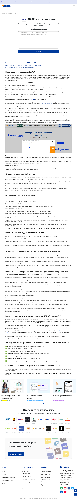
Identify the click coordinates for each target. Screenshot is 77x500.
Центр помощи (45, 474)
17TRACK (32, 99)
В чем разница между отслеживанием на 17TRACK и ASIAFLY (21, 62)
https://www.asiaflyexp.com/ (39, 29)
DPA (3, 483)
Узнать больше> (70, 2)
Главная (3, 13)
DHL (52, 103)
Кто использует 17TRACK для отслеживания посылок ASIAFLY (21, 67)
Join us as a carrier (16, 454)
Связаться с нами (46, 471)
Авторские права (7, 480)
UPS (45, 103)
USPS (41, 103)
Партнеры (44, 485)
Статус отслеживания (28, 479)
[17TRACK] (6, 6)
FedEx (48, 103)
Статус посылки (26, 476)
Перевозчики (9, 13)
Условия (4, 474)
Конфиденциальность (8, 477)
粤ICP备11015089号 (52, 498)
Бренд (23, 488)
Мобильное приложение (26, 168)
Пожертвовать (45, 482)
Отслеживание (26, 485)
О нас (4, 471)
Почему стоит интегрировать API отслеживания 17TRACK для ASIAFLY (23, 65)
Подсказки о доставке (28, 482)
